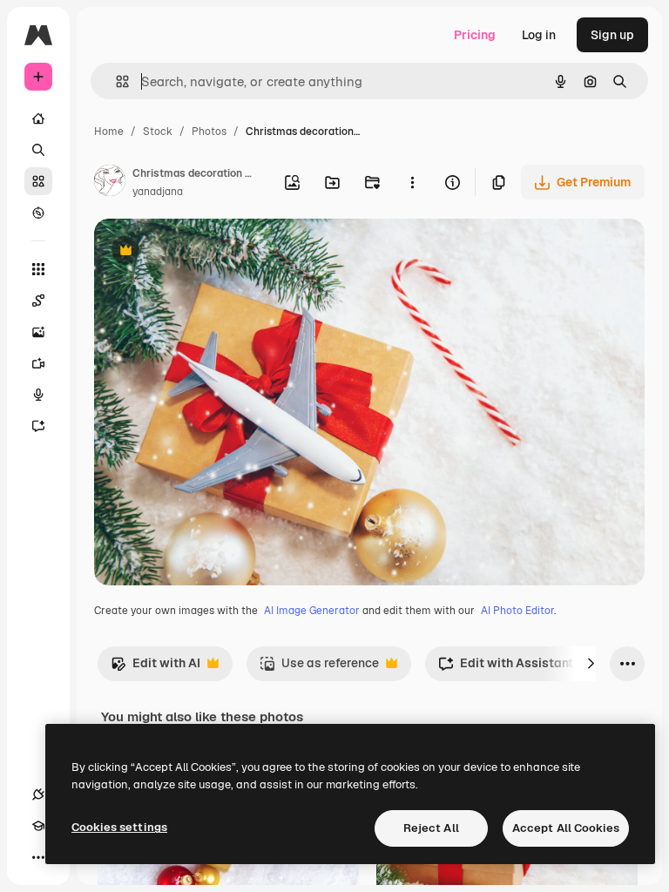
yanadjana (157, 192)
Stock (157, 132)
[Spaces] (38, 300)
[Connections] (38, 794)
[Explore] (38, 212)
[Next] (590, 663)
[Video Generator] (38, 363)
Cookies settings (119, 827)
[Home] (38, 118)
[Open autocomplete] (115, 81)
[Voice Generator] (38, 395)
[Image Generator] (38, 332)
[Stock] (38, 181)
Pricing (475, 35)
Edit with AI (155, 667)
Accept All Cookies (565, 828)
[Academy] (38, 826)
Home (109, 132)
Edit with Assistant (505, 667)
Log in (539, 35)
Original (205, 252)
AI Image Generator (312, 611)
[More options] (412, 182)
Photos (209, 132)
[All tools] (38, 269)
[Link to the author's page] (109, 183)
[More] (38, 857)
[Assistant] (38, 426)
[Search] (38, 150)
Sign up (612, 35)
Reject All (431, 828)
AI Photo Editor (517, 611)
